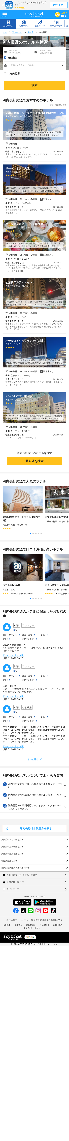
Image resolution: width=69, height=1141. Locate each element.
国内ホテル (17, 32)
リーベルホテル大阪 (13, 655)
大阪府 (30, 32)
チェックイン (14, 50)
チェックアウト (46, 50)
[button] (34, 65)
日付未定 (12, 58)
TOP (5, 32)
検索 (34, 85)
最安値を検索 (34, 461)
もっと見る (32, 759)
